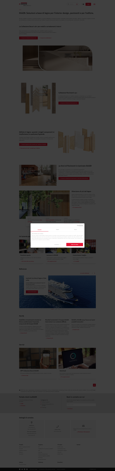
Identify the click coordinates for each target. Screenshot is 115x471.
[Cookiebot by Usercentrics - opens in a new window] (78, 225)
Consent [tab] (39, 229)
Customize (56, 244)
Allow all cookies (74, 244)
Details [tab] (57, 229)
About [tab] (75, 229)
